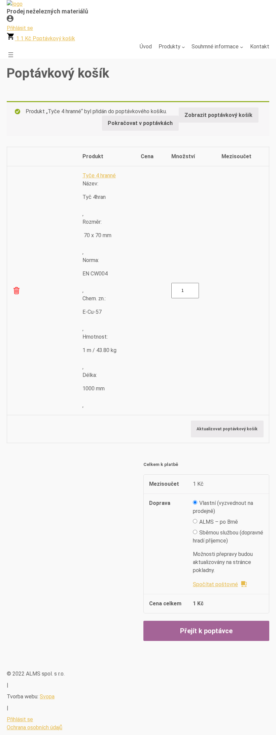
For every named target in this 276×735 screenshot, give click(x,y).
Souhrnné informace (215, 46)
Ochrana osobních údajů (34, 727)
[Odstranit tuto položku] (16, 291)
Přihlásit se (20, 719)
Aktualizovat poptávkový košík (227, 429)
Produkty (169, 46)
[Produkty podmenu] (183, 46)
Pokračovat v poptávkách (140, 123)
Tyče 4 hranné (99, 175)
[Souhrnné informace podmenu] (241, 46)
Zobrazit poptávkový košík (218, 115)
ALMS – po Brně (218, 522)
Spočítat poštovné (215, 584)
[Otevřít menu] (11, 55)
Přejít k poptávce (206, 631)
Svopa (47, 696)
